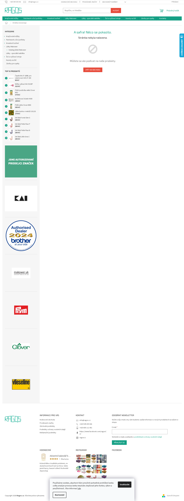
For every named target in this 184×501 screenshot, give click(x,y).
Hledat (116, 10)
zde (79, 488)
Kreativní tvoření (12, 43)
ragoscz (83, 437)
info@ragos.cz (85, 420)
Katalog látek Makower (17, 50)
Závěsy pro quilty (12, 63)
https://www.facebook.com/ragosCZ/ (93, 432)
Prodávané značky (89, 2)
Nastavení (59, 495)
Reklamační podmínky (48, 432)
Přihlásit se (119, 442)
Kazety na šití (11, 60)
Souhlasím (124, 484)
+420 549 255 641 (86, 424)
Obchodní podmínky (110, 2)
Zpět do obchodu (92, 70)
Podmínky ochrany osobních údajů (52, 429)
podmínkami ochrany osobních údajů (148, 437)
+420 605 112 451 (86, 428)
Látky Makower (12, 46)
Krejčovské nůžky (13, 36)
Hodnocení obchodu (69, 2)
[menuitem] (11, 18)
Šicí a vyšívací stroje (13, 57)
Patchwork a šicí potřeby (15, 40)
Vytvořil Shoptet (173, 495)
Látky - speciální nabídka (15, 53)
